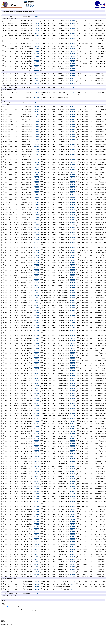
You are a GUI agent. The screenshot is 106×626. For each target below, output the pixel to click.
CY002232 (72, 202)
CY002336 (72, 222)
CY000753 (36, 375)
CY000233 (36, 269)
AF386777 (37, 28)
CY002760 (72, 279)
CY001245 (36, 476)
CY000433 (36, 310)
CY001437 (36, 514)
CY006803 (72, 562)
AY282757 (37, 43)
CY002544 (72, 255)
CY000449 (36, 51)
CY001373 (36, 503)
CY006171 (72, 65)
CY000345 (36, 292)
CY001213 (36, 470)
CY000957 (36, 416)
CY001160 (36, 460)
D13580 (36, 95)
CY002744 (72, 275)
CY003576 (72, 393)
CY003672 (72, 77)
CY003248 (72, 350)
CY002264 (72, 209)
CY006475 (72, 504)
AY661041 (37, 204)
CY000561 (36, 335)
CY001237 (36, 474)
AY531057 (37, 194)
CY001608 (36, 549)
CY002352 (36, 77)
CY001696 (36, 566)
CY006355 (72, 68)
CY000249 (36, 272)
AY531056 (37, 192)
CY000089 (36, 239)
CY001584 (36, 544)
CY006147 (72, 455)
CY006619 (72, 534)
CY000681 (36, 360)
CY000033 (36, 227)
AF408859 (37, 87)
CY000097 (36, 240)
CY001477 (36, 523)
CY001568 (36, 541)
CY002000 (72, 156)
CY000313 (36, 285)
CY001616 (36, 551)
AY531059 (37, 197)
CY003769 (72, 82)
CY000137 (36, 249)
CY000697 (36, 363)
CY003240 (72, 348)
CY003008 (72, 33)
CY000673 (36, 358)
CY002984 (72, 30)
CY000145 (36, 250)
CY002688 (72, 21)
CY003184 (72, 337)
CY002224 (72, 201)
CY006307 (72, 483)
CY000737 (36, 372)
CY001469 (36, 521)
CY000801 (36, 385)
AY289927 (37, 45)
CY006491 (72, 508)
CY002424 (72, 234)
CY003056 (72, 310)
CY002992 (72, 73)
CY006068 (72, 441)
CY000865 (36, 398)
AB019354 (36, 106)
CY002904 (72, 289)
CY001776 (72, 111)
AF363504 (37, 121)
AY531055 (37, 191)
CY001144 (36, 456)
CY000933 (36, 411)
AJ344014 (37, 40)
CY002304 (72, 217)
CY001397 (36, 506)
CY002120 (72, 181)
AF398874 (37, 36)
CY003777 (72, 423)
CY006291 (72, 479)
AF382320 (37, 126)
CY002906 (72, 292)
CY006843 (72, 571)
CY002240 (72, 204)
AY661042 (37, 206)
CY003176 (72, 335)
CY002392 (36, 55)
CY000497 (36, 322)
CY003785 (72, 425)
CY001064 (36, 440)
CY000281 (36, 279)
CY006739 (72, 553)
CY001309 (36, 489)
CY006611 (72, 533)
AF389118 (37, 35)
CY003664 (72, 411)
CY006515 (72, 513)
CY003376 (72, 48)
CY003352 (72, 362)
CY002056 (72, 167)
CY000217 (36, 265)
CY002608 (72, 267)
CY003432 (72, 368)
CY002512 (72, 252)
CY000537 (36, 330)
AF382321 (37, 127)
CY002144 (72, 186)
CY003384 (72, 50)
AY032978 (37, 149)
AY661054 (37, 211)
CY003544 (72, 386)
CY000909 (36, 406)
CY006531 (72, 516)
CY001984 (72, 152)
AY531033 (37, 161)
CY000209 (36, 264)
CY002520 (72, 254)
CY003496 (72, 377)
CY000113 (36, 244)
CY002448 (72, 239)
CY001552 (36, 538)
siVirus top (25, 1)
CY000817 (36, 388)
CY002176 (72, 191)
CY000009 (36, 222)
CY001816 (72, 119)
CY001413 (36, 509)
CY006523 (72, 514)
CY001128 (36, 453)
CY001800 (72, 116)
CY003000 (72, 31)
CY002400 (36, 56)
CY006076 (72, 443)
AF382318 (37, 123)
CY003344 (72, 360)
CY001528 (36, 533)
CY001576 (36, 543)
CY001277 (36, 483)
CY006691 (72, 543)
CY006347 (72, 491)
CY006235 (72, 468)
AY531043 (37, 171)
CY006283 (72, 478)
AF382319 (37, 124)
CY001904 (72, 137)
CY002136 (72, 184)
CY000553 (36, 333)
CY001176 (36, 463)
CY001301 (36, 488)
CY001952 (36, 53)
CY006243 (72, 470)
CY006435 (72, 496)
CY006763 (72, 556)
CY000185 (36, 259)
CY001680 (36, 73)
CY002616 (36, 63)
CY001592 (36, 546)
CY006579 (72, 526)
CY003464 (72, 55)
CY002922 (72, 295)
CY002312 (72, 219)
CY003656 (72, 410)
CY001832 (72, 123)
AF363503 (37, 119)
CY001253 (36, 478)
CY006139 (72, 453)
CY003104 (72, 320)
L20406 (72, 99)
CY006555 (72, 521)
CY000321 (36, 287)
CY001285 (36, 484)
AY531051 (37, 184)
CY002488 (72, 247)
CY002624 (36, 65)
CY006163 (72, 458)
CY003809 (72, 430)
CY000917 (36, 408)
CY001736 (36, 574)
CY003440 (72, 370)
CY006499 (72, 509)
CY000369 (36, 297)
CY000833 (36, 391)
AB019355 (36, 108)
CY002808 (72, 28)
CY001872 (72, 131)
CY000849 (36, 395)
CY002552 (72, 257)
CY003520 (72, 382)
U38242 (36, 16)
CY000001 (36, 220)
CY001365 (36, 501)
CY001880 (72, 132)
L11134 (72, 95)
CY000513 (36, 325)
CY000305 (36, 284)
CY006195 (72, 66)
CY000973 (36, 420)
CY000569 (36, 337)
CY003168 (72, 333)
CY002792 (72, 285)
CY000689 (36, 362)
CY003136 (72, 327)
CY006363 (72, 70)
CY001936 (72, 144)
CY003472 (72, 56)
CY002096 (72, 176)
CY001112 (37, 450)
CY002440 (72, 237)
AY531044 (37, 172)
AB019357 (36, 111)
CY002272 (72, 211)
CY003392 (72, 51)
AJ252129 (37, 141)
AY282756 (37, 41)
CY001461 (36, 519)
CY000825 (36, 390)
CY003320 (72, 45)
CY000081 (36, 237)
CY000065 (36, 234)
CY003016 (72, 35)
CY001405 (36, 508)
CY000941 (36, 413)
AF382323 (37, 131)
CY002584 (72, 262)
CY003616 (72, 401)
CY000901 (36, 405)
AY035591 (37, 156)
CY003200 (72, 340)
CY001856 (72, 127)
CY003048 (72, 308)
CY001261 (36, 479)
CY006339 (72, 489)
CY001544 (36, 536)
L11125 (72, 90)
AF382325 (37, 134)
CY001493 (36, 526)
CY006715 (72, 548)
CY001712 (36, 569)
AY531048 (37, 179)
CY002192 (72, 194)
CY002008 (72, 157)
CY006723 (72, 549)
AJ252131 (37, 142)
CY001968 (72, 149)
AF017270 (37, 113)
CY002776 (72, 282)
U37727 (72, 87)
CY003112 (72, 322)
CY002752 (72, 277)
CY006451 (72, 499)
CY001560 (36, 539)
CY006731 (72, 551)
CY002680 (72, 20)
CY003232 (72, 347)
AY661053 (37, 209)
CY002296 (72, 215)
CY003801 (72, 428)
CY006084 (72, 445)
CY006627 (72, 536)
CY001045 (36, 435)
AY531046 (37, 176)
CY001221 (36, 471)
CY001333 (36, 494)
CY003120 (72, 323)
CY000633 (36, 350)
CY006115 (72, 448)
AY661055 (37, 212)
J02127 (36, 99)
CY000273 (36, 277)
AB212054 (36, 579)
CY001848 (72, 126)
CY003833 (72, 63)
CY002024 (72, 161)
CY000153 (36, 252)
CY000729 (36, 370)
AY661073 (37, 219)
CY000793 (36, 383)
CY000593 (36, 342)
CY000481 (36, 318)
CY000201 (36, 262)
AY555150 (72, 581)
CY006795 (72, 561)
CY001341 (36, 496)
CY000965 (36, 418)
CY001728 (36, 572)
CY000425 (36, 308)
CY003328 (72, 46)
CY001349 (36, 498)
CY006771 (72, 558)
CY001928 (72, 142)
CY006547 (72, 519)
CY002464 (72, 242)
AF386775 (37, 25)
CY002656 (36, 82)
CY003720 (72, 416)
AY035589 (37, 152)
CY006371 (72, 493)
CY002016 (72, 159)
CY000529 (36, 328)
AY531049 (37, 181)
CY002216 (72, 199)
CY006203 (72, 461)
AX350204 (36, 147)
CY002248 (72, 206)
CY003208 (72, 342)
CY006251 (72, 471)
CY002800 (72, 26)
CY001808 (72, 118)
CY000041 (36, 229)
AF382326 (37, 136)
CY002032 (72, 162)
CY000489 (36, 320)
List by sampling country (30, 5)
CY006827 (72, 567)
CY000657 (36, 355)
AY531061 (37, 201)
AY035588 (37, 151)
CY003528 (72, 383)
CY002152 (36, 75)
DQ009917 (36, 97)
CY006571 (72, 524)
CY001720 (36, 571)
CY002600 (72, 265)
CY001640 (36, 556)
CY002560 (72, 259)
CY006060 (72, 440)
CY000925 (36, 410)
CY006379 (72, 494)
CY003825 (72, 433)
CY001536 (36, 534)
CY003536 (72, 385)
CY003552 (72, 388)
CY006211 (72, 463)
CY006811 (72, 564)
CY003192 (72, 338)
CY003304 (72, 41)
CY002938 (72, 299)
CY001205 (36, 468)
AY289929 (37, 48)
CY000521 (36, 327)
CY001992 (72, 154)
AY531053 (37, 187)
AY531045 (37, 174)
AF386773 (37, 21)
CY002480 (72, 245)
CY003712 (72, 415)
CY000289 (36, 280)
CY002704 (72, 25)
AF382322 (37, 129)
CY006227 (72, 466)
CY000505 (36, 323)
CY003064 (72, 312)
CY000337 (36, 290)
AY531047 (37, 177)
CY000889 (36, 403)
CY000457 (36, 313)
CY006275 (72, 476)
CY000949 (36, 415)
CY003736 (72, 420)
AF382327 (37, 137)
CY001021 (36, 430)
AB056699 (36, 90)
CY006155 (72, 456)
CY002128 (72, 182)
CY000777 (36, 380)
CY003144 (72, 328)
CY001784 (72, 113)
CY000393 (36, 302)
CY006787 (72, 559)
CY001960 (72, 147)
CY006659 (72, 539)
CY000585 (36, 340)
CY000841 (36, 393)
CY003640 (72, 406)
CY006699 (72, 544)
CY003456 (72, 373)
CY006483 (72, 506)
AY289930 (37, 50)
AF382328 (37, 139)
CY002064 (72, 169)
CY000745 (36, 373)
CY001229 (36, 473)
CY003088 (72, 317)
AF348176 (37, 116)
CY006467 (72, 503)
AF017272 (37, 114)
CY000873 (36, 400)
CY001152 (36, 458)
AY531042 (37, 169)
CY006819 (72, 566)
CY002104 (72, 177)
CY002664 (36, 83)
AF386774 (37, 23)
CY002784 (72, 284)
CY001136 (36, 455)
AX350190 (36, 146)
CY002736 (72, 274)
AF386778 (37, 30)
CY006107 (72, 83)
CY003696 (72, 78)
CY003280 (72, 357)
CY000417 (36, 307)
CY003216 (72, 343)
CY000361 (36, 295)
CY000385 (36, 300)
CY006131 (72, 451)
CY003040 (72, 307)
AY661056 (37, 214)
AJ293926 (37, 144)
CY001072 (36, 441)
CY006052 (72, 438)
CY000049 (36, 230)
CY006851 (72, 572)
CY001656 (36, 559)
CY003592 (72, 396)
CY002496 (72, 249)
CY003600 (72, 398)
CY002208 (72, 197)
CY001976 (72, 151)
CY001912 (72, 139)
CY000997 (36, 425)
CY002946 (72, 300)
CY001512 (36, 529)
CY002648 (36, 68)
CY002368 (72, 225)
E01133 (36, 102)
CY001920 (72, 141)
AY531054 (37, 189)
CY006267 (72, 474)
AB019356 (36, 109)
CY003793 (72, 426)
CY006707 (72, 546)
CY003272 (72, 355)
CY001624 (36, 553)
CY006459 (72, 501)
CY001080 (36, 443)
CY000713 (36, 367)
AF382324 (37, 132)
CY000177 (36, 257)
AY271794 (37, 159)
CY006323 (72, 486)
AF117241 (37, 20)
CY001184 (36, 465)
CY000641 (36, 352)
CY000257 (36, 274)
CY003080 (72, 315)
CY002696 (72, 23)
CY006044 (72, 436)
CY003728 (72, 418)
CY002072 (72, 171)
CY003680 (72, 413)
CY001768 (72, 109)
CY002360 (36, 78)
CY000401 (36, 303)
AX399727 (36, 92)
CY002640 (36, 66)
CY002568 (36, 61)
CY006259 (72, 473)
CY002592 (72, 264)
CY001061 (36, 438)
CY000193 (36, 260)
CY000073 (36, 235)
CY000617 (36, 347)
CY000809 (36, 386)
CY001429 (36, 513)
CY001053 (36, 436)
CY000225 (36, 267)
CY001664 (36, 561)
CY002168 (72, 189)
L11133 (72, 94)
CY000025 (36, 225)
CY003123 (72, 325)
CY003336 (72, 358)
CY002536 (36, 60)
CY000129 (36, 247)
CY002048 (72, 166)
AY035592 (37, 157)
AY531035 (37, 162)
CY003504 (72, 378)
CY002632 (36, 80)
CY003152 (72, 330)
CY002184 (72, 192)
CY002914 (72, 294)
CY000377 (36, 299)
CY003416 (72, 365)
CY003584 (72, 395)
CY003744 (72, 421)
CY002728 (72, 272)
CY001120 (36, 451)
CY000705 (36, 365)
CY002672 (36, 70)
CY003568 (72, 391)
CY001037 (36, 433)
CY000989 (36, 423)
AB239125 (36, 581)
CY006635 (72, 538)
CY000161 (36, 254)
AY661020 (37, 202)
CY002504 (72, 250)
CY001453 (36, 518)
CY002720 (72, 270)
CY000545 (36, 332)
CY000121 (36, 245)
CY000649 (36, 353)
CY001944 (72, 146)
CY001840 (72, 124)
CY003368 (72, 75)
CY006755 (72, 554)
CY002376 (72, 227)
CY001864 (72, 129)
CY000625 (36, 348)
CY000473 (36, 317)
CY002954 (72, 302)
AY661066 (37, 217)
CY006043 (72, 435)
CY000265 (36, 275)
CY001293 (36, 486)
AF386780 (37, 31)
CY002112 (72, 179)
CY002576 (72, 260)
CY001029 (36, 431)
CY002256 (72, 207)
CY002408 (72, 230)
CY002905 (72, 290)
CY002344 (72, 224)
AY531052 (37, 186)
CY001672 (36, 562)
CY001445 (36, 516)
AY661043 (37, 207)
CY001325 (36, 493)
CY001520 (36, 531)
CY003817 (72, 431)
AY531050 (37, 182)
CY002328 (72, 220)
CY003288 (72, 38)
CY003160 (72, 332)
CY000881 (36, 401)
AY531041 (37, 167)
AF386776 (37, 26)
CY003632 (72, 405)
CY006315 (72, 484)
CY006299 (72, 481)
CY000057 (36, 232)
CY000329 (36, 289)
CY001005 (36, 426)
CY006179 (72, 460)
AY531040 (37, 166)
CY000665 (36, 357)
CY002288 (72, 214)
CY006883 (72, 576)
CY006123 (72, 450)
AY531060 (37, 199)
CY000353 (36, 294)
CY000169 (36, 255)
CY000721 (36, 368)
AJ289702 (37, 38)
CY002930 (72, 297)
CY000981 (36, 421)
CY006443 (72, 498)
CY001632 (36, 554)
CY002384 (72, 229)
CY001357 (36, 499)
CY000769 (36, 378)
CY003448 (72, 372)
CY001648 (36, 558)
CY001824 (72, 121)
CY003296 (72, 40)
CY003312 (72, 43)
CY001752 (72, 106)
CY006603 (72, 531)
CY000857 (36, 396)
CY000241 (36, 270)
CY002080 (72, 172)
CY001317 (36, 491)
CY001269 (36, 481)
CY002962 (72, 303)
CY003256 (72, 352)
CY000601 (36, 343)
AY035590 (37, 154)
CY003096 (72, 318)
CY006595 (72, 529)
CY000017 (36, 224)
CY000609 (36, 345)
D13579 (36, 94)
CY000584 (36, 338)
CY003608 (72, 400)
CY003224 (72, 345)
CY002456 (72, 240)
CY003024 (72, 36)
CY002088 (72, 174)
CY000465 (36, 315)
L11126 (72, 92)
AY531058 (37, 196)
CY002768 (72, 280)
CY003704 (72, 61)
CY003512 (72, 380)
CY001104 (36, 448)
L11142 (72, 97)
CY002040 (72, 164)
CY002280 (72, 212)
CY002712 (72, 269)
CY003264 (72, 353)
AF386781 (37, 33)
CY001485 (36, 524)
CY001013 (36, 428)
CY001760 (72, 108)
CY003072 (72, 313)
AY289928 (37, 46)
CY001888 (72, 134)
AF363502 (37, 118)
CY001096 (36, 446)
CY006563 (72, 523)
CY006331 (72, 488)
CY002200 (72, 196)
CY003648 (72, 408)
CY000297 (36, 282)
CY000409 (36, 305)
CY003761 (72, 80)
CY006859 (72, 574)
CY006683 (72, 541)
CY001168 (36, 461)
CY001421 (36, 511)
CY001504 (36, 528)
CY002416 (72, 232)
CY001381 (36, 504)
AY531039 (37, 164)
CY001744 (36, 576)
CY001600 (36, 548)
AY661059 (37, 215)
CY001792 (72, 114)
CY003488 (72, 375)
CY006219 (72, 465)
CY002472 (72, 244)
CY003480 (72, 58)
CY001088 (36, 445)
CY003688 (72, 60)
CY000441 (36, 312)
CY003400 (72, 53)
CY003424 (72, 367)
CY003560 (72, 390)
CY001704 (36, 567)
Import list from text (29, 6)
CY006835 (72, 569)
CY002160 (72, 187)
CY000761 (36, 377)
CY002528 (36, 58)
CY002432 (72, 235)
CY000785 (36, 382)
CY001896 (72, 136)
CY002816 (72, 287)
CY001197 (36, 466)
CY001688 (36, 564)
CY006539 (72, 518)
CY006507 (72, 511)
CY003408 (72, 363)
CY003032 (72, 305)
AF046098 (72, 579)
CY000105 (36, 242)
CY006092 (72, 446)
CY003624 (72, 403)
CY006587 (72, 528)
